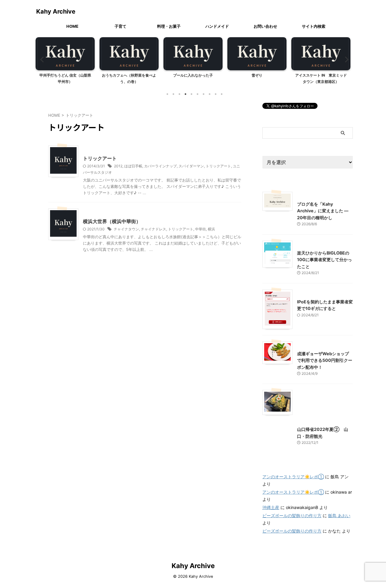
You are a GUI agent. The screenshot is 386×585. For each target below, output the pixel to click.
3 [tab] (179, 94)
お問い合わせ (265, 26)
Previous (41, 59)
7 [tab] (204, 94)
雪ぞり (257, 75)
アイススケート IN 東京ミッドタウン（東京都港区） (321, 78)
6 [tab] (198, 94)
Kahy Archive (55, 11)
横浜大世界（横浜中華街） (112, 221)
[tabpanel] (65, 62)
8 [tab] (210, 94)
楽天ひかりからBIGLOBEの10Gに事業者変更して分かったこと (324, 259)
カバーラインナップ (160, 166)
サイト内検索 (313, 26)
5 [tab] (191, 94)
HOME (72, 26)
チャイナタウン (126, 229)
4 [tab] (185, 94)
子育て (120, 26)
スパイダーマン (191, 166)
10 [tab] (222, 94)
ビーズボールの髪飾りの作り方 (291, 515)
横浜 (211, 229)
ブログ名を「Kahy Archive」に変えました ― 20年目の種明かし (322, 210)
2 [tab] (173, 94)
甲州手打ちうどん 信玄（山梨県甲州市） (65, 78)
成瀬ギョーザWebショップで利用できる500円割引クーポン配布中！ (324, 360)
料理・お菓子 (169, 26)
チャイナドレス (153, 229)
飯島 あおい (339, 515)
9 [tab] (216, 94)
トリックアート (100, 158)
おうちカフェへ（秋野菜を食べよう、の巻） (129, 78)
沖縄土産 (270, 507)
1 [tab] (167, 94)
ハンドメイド (217, 26)
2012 (118, 166)
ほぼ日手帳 (133, 166)
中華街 (200, 229)
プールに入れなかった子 (193, 75)
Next (344, 59)
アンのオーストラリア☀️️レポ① (293, 476)
